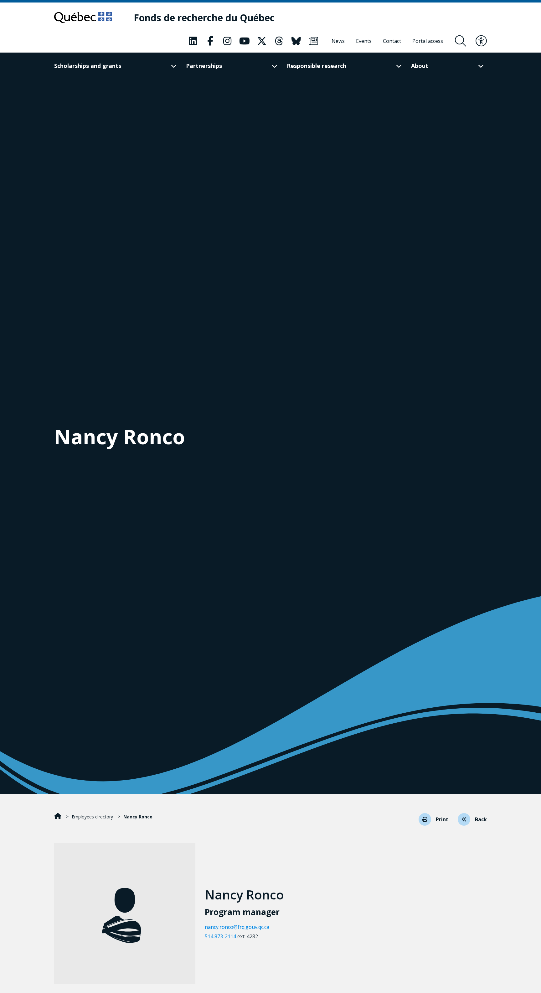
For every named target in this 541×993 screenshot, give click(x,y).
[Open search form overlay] (460, 41)
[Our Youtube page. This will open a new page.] (244, 41)
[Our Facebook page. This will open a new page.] (210, 41)
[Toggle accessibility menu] (481, 41)
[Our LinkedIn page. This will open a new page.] (193, 41)
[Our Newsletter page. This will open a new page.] (313, 41)
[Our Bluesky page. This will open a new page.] (296, 41)
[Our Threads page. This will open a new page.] (279, 41)
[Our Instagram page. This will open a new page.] (227, 41)
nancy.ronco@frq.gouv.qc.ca (237, 927)
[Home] (58, 817)
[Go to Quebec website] (83, 17)
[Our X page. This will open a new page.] (261, 41)
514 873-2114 (220, 936)
